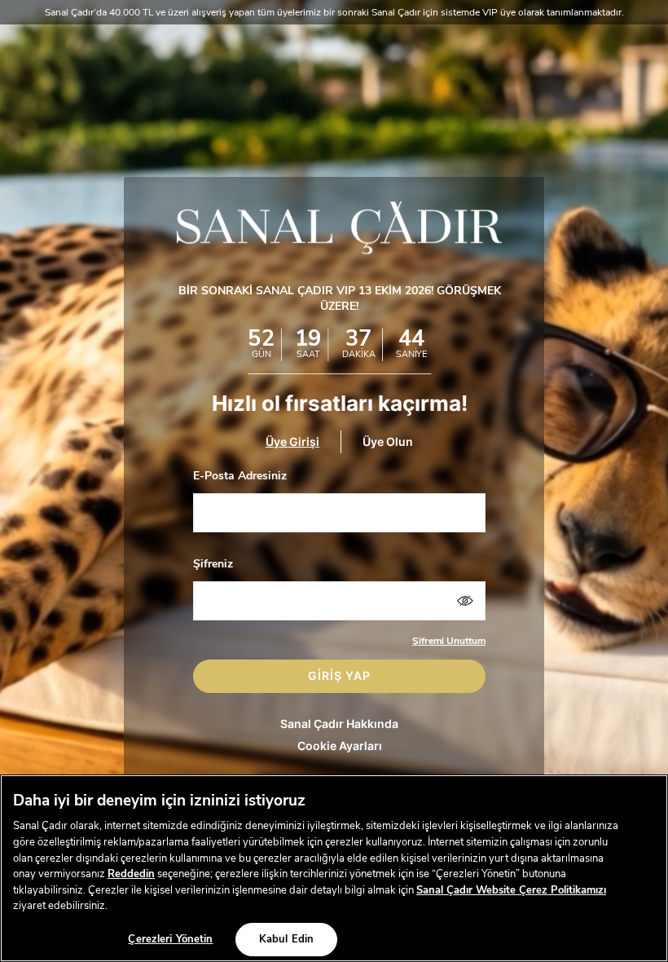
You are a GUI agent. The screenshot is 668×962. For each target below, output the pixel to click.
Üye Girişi (292, 442)
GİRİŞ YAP (339, 675)
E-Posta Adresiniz (240, 475)
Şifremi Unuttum (449, 640)
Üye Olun (388, 442)
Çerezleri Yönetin (170, 939)
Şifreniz (213, 563)
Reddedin (131, 874)
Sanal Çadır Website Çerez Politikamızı (511, 890)
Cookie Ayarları (339, 745)
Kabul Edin (286, 939)
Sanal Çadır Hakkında (339, 723)
